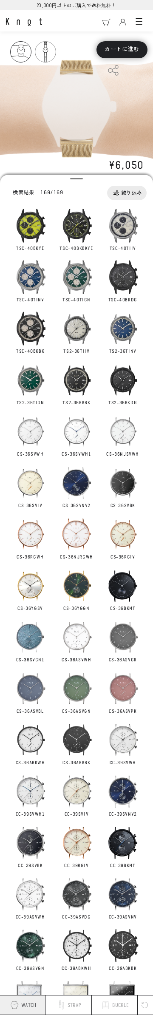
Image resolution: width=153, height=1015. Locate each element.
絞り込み (131, 193)
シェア (113, 70)
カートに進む (122, 49)
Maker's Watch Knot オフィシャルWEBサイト (24, 22)
